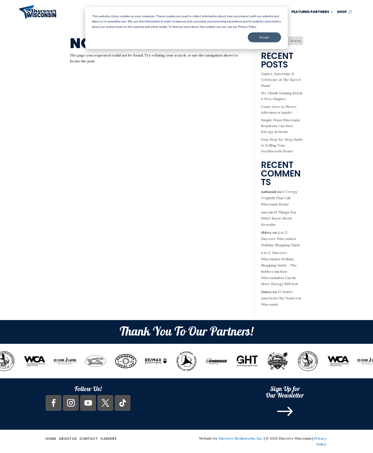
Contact (88, 438)
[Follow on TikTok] (122, 403)
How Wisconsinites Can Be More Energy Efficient (279, 277)
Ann (264, 212)
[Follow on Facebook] (53, 403)
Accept (264, 37)
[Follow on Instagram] (71, 403)
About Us (68, 438)
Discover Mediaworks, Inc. (240, 438)
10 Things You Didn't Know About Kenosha (278, 218)
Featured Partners (310, 11)
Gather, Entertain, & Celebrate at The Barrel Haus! (281, 80)
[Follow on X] (105, 403)
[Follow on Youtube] (88, 403)
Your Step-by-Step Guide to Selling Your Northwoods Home (282, 145)
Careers (108, 438)
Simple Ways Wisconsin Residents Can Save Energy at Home (280, 126)
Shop (342, 11)
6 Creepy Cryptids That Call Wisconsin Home (279, 197)
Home (51, 438)
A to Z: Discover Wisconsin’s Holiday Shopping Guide (280, 238)
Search (296, 41)
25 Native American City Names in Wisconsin (281, 298)
